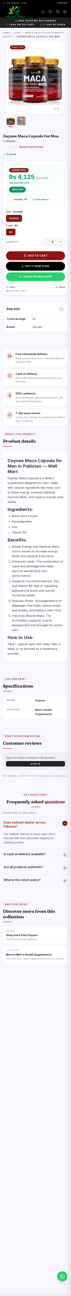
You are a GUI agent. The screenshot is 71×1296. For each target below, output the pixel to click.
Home (6, 33)
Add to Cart (37, 255)
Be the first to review (31, 146)
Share (62, 287)
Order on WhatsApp (37, 276)
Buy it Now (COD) (37, 266)
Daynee (8, 36)
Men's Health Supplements (44, 33)
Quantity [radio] (14, 218)
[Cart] (57, 12)
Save (12, 287)
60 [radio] (10, 232)
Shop (17, 33)
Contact (63, 3)
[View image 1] (10, 122)
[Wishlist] (50, 12)
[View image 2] (21, 122)
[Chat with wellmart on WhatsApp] (62, 1276)
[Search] (43, 12)
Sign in (35, 764)
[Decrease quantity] (45, 242)
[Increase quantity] (61, 242)
